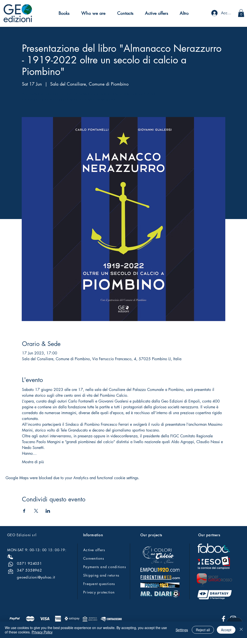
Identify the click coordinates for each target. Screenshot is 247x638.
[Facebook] (223, 619)
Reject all (203, 629)
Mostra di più (33, 461)
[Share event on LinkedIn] (48, 511)
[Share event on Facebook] (24, 511)
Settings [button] (182, 629)
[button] (64, 13)
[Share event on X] (36, 511)
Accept (226, 629)
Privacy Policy (42, 632)
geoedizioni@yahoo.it (36, 577)
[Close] (241, 629)
